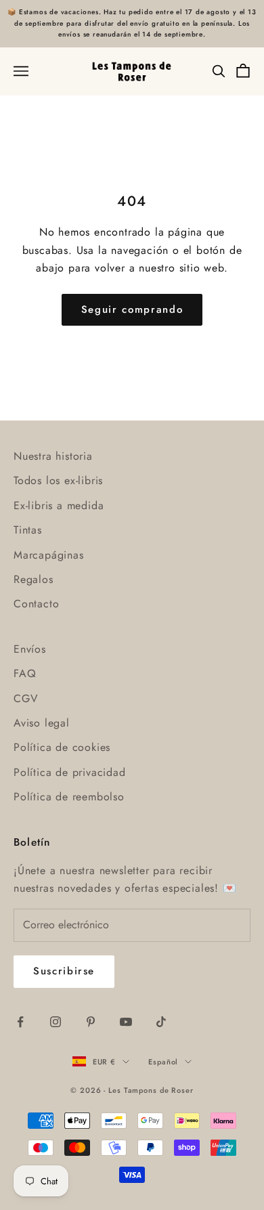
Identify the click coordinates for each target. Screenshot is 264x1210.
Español (163, 1061)
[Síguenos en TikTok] (161, 1022)
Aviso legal (42, 723)
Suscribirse (64, 971)
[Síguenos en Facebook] (20, 1022)
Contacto (36, 603)
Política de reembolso (69, 796)
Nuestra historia (53, 456)
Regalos (33, 579)
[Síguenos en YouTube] (126, 1022)
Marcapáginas (49, 555)
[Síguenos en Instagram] (55, 1022)
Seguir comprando (132, 309)
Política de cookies (62, 747)
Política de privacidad (70, 772)
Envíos (30, 649)
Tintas (28, 530)
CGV (26, 698)
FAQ (25, 673)
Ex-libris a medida (59, 505)
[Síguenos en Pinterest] (90, 1022)
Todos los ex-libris (58, 480)
